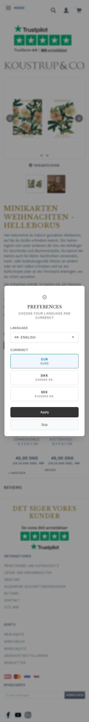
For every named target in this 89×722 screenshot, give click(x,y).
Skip (44, 425)
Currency (19, 350)
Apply (44, 412)
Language (19, 328)
